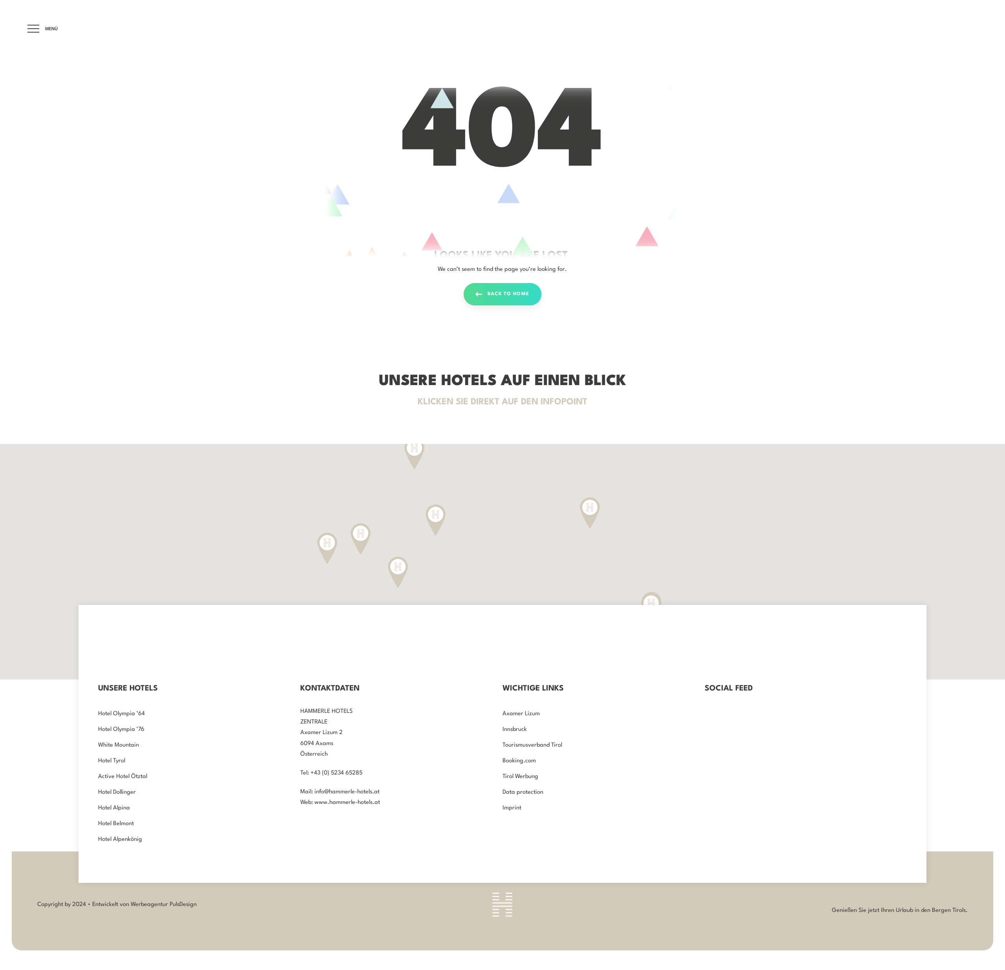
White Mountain (118, 745)
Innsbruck (514, 730)
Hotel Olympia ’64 (121, 714)
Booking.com (519, 761)
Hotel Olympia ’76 (121, 730)
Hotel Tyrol (111, 761)
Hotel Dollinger (117, 792)
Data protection (522, 792)
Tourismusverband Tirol (532, 745)
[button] (360, 538)
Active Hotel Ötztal (122, 777)
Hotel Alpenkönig (120, 839)
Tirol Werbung (520, 777)
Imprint (511, 808)
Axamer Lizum (521, 714)
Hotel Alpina (114, 808)
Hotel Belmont (116, 824)
